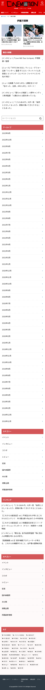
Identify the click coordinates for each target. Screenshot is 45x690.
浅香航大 (23, 658)
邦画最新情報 (24, 12)
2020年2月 (6, 336)
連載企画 (33, 12)
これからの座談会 (19, 635)
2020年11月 (6, 277)
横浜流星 (5, 658)
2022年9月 (6, 146)
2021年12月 (6, 192)
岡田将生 (14, 651)
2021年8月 (6, 218)
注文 (22, 681)
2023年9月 (6, 133)
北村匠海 (23, 641)
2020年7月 (6, 303)
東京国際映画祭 (15, 655)
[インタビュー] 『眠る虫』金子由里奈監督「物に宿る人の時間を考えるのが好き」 (22, 534)
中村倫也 (15, 638)
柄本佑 (36, 655)
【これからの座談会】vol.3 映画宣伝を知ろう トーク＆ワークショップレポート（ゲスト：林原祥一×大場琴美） (22, 526)
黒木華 (21, 668)
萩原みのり (14, 661)
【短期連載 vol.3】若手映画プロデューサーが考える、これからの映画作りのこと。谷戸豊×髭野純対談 (22, 542)
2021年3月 (6, 251)
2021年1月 (6, 264)
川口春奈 (23, 651)
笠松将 (5, 661)
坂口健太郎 (6, 645)
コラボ (4, 450)
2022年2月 (6, 179)
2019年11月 (6, 356)
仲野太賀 (32, 638)
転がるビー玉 (24, 664)
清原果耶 (31, 658)
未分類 (4, 477)
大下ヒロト (22, 645)
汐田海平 (14, 658)
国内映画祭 (6, 470)
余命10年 (14, 641)
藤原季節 (31, 661)
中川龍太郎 (6, 638)
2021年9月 (6, 212)
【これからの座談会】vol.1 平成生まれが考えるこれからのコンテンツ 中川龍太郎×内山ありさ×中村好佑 (22, 517)
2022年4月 (6, 166)
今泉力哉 (24, 638)
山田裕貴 (5, 651)
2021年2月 (6, 258)
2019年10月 (6, 362)
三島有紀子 (31, 635)
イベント (5, 437)
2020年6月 (6, 310)
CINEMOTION (21, 686)
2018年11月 (6, 421)
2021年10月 (6, 205)
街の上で (5, 664)
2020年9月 (6, 290)
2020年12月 (6, 271)
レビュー (5, 457)
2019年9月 (6, 369)
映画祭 (5, 655)
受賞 (4, 463)
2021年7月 (6, 225)
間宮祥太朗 (35, 664)
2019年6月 (6, 388)
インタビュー (15, 12)
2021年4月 (6, 244)
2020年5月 (6, 317)
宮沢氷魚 (15, 648)
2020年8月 (6, 297)
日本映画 (38, 651)
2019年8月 (6, 375)
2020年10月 (6, 284)
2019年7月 (6, 382)
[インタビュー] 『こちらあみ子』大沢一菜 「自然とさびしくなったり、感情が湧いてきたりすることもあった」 (22, 508)
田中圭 (39, 658)
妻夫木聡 (38, 645)
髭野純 (14, 668)
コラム (40, 12)
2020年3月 (6, 330)
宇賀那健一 (6, 648)
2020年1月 (6, 343)
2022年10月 (6, 140)
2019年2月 (6, 408)
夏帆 (14, 645)
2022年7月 (6, 153)
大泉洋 (31, 645)
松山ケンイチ (27, 655)
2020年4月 (6, 323)
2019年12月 (6, 349)
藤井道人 (23, 661)
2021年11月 (6, 199)
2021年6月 (6, 231)
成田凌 (31, 651)
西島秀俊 (14, 664)
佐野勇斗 (5, 641)
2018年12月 (6, 415)
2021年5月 (6, 238)
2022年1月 (6, 186)
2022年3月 (6, 173)
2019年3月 (6, 402)
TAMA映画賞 (7, 635)
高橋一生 (5, 668)
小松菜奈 (24, 648)
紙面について (5, 12)
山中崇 (32, 648)
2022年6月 (6, 159)
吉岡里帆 (31, 641)
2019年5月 (6, 395)
